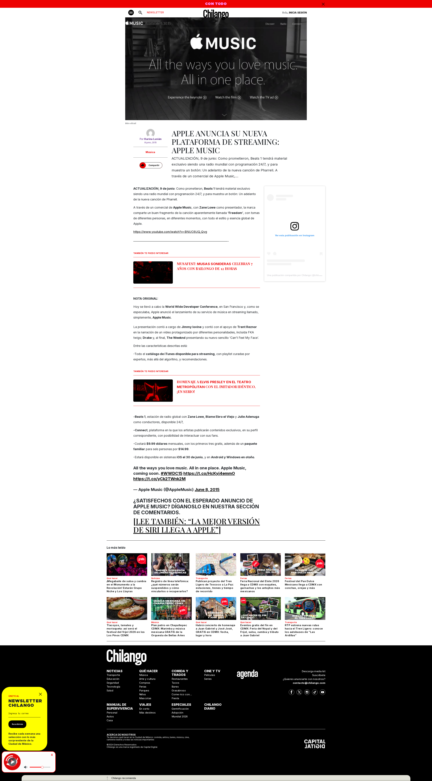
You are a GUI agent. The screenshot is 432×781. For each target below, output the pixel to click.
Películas (209, 675)
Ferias (243, 578)
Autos (110, 716)
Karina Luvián (152, 139)
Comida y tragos (180, 673)
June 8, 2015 (207, 489)
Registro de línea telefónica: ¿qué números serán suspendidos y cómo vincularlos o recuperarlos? (170, 586)
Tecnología (113, 686)
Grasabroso (179, 690)
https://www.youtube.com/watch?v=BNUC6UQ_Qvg (170, 232)
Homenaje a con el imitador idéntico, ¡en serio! (216, 386)
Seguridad (113, 682)
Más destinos (147, 712)
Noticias (155, 578)
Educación (113, 678)
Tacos (175, 682)
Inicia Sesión (298, 12)
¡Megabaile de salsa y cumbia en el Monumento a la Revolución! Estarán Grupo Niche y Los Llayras (126, 586)
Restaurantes (180, 678)
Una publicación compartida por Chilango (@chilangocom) (298, 275)
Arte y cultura (147, 678)
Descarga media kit (313, 671)
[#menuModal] (131, 12)
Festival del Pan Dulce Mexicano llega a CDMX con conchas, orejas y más (303, 585)
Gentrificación (180, 708)
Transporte (202, 578)
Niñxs (142, 694)
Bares (175, 686)
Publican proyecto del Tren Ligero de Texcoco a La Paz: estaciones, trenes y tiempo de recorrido (215, 586)
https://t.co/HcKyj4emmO (209, 473)
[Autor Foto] (150, 133)
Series (208, 678)
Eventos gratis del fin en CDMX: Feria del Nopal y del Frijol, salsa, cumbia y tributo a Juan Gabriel (259, 630)
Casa (110, 720)
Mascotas (145, 698)
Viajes (145, 705)
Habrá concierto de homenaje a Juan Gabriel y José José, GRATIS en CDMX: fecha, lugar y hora (215, 630)
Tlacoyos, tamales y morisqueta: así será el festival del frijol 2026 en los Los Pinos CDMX (126, 630)
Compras (144, 682)
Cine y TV (212, 671)
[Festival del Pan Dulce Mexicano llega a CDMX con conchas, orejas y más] (305, 564)
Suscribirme (17, 724)
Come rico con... (182, 694)
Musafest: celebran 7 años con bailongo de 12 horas (215, 266)
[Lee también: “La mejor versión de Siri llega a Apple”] (196, 525)
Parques (144, 690)
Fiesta (175, 698)
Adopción (177, 712)
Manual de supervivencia (120, 706)
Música (150, 152)
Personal (112, 712)
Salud (110, 690)
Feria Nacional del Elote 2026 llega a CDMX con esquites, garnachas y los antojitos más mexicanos (260, 586)
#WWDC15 (171, 473)
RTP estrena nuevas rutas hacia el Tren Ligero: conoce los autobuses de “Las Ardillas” (304, 630)
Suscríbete (318, 675)
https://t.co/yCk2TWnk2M (159, 478)
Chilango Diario (213, 706)
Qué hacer (112, 578)
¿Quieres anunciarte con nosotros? (304, 679)
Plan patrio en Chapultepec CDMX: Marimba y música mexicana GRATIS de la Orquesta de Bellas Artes (169, 630)
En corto (144, 708)
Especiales (181, 705)
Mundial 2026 (180, 716)
